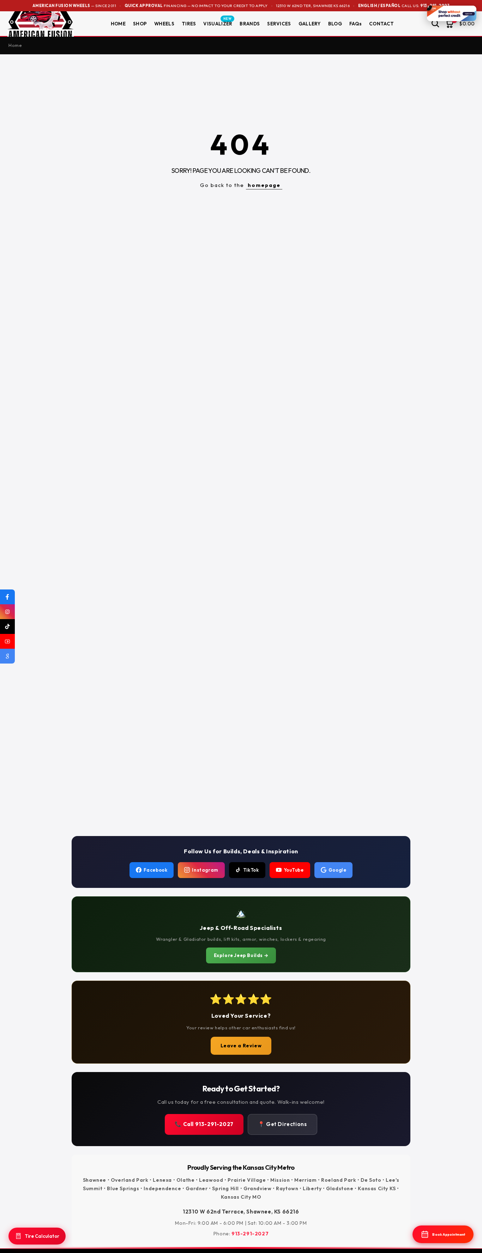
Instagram (205, 870)
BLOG (335, 23)
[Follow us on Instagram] (7, 611)
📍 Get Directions (282, 1124)
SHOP (140, 23)
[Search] (435, 23)
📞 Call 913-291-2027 (204, 1124)
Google (338, 870)
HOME (118, 23)
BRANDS (250, 23)
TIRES (189, 23)
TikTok (251, 870)
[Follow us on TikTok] (7, 626)
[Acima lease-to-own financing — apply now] (451, 13)
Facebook (156, 870)
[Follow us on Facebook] (7, 596)
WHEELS (164, 23)
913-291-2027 (250, 1233)
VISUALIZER (217, 23)
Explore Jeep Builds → (241, 955)
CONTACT (381, 23)
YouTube (294, 870)
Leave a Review (241, 1045)
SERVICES (279, 23)
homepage (264, 185)
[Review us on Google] (7, 656)
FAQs (355, 23)
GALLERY (310, 23)
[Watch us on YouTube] (7, 641)
